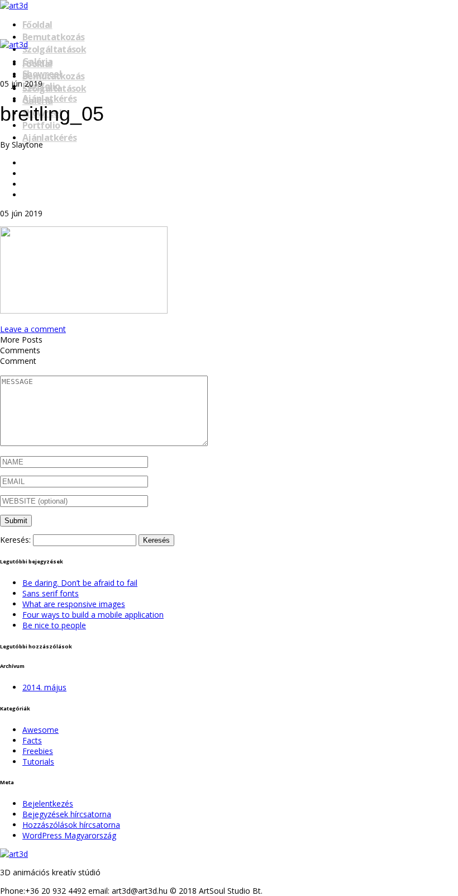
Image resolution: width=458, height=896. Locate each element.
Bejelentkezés (47, 803)
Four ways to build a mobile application (93, 614)
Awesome (40, 729)
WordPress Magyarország (69, 835)
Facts (32, 740)
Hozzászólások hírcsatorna (71, 824)
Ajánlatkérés (49, 137)
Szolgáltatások (54, 49)
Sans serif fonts (50, 593)
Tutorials (38, 761)
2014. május (44, 687)
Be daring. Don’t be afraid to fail (79, 582)
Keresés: (15, 539)
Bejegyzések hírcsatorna (66, 814)
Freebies (37, 751)
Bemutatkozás (53, 37)
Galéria (37, 100)
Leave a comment (33, 329)
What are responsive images (73, 604)
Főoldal (37, 24)
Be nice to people (54, 625)
